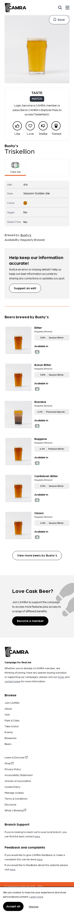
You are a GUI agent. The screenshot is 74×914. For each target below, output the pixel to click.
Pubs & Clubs (12, 720)
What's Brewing (14, 810)
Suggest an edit (25, 288)
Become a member (30, 620)
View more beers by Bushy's (37, 555)
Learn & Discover (15, 757)
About (8, 708)
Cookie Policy (12, 786)
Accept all (13, 906)
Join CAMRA (12, 702)
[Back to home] (15, 7)
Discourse (10, 804)
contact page (12, 681)
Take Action (12, 726)
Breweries (11, 737)
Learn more (36, 896)
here (37, 836)
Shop (8, 763)
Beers (8, 743)
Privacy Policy (13, 769)
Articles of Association (18, 780)
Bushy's (25, 235)
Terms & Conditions (16, 798)
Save (61, 19)
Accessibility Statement (19, 774)
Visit (7, 714)
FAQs (61, 676)
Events (9, 732)
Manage (34, 906)
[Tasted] (56, 125)
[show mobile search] (60, 7)
